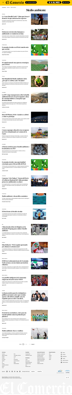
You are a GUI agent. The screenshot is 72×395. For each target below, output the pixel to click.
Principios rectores (40, 355)
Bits (2, 224)
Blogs (15, 362)
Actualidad (4, 92)
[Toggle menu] (3, 2)
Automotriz (4, 175)
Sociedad (3, 127)
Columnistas (4, 60)
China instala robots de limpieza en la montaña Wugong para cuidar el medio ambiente (14, 229)
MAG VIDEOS (4, 237)
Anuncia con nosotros (40, 358)
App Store (33, 371)
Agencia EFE (4, 270)
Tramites (3, 290)
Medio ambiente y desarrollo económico (15, 196)
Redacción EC (4, 39)
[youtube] (14, 371)
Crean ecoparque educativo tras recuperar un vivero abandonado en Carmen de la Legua (15, 132)
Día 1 (26, 365)
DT (2, 362)
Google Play (40, 371)
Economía (3, 359)
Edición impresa (16, 363)
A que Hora (4, 112)
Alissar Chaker (4, 71)
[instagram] (12, 371)
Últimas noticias (4, 355)
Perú (3, 29)
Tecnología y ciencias (17, 355)
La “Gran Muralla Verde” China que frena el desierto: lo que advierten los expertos (15, 17)
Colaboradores (4, 44)
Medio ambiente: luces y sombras (12, 331)
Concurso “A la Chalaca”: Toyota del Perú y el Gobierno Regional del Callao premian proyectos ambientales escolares (15, 180)
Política (3, 358)
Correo (50, 356)
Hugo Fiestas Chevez (5, 54)
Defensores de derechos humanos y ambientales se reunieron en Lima (13, 33)
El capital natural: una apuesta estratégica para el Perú (15, 63)
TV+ (14, 358)
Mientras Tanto (28, 366)
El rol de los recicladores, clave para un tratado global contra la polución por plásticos (14, 314)
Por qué (3, 76)
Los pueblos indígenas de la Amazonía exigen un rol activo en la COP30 (14, 278)
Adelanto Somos (28, 363)
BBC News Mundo (5, 154)
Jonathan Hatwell (5, 170)
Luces (15, 356)
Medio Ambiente (4, 258)
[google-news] (20, 371)
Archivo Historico (16, 360)
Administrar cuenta (29, 355)
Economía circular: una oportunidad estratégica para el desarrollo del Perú (14, 163)
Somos (3, 363)
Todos (27, 359)
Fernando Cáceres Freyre (6, 201)
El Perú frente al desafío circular (12, 211)
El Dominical (16, 359)
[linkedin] (17, 371)
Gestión (50, 355)
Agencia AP (4, 23)
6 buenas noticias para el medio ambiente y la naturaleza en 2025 (15, 148)
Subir (67, 377)
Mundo (3, 366)
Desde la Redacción (29, 362)
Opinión (3, 360)
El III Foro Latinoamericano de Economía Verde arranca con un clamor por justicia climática (15, 263)
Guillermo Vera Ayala (5, 107)
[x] (9, 371)
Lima (3, 367)
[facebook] (7, 371)
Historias (3, 14)
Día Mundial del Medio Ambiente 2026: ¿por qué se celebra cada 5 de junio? (14, 80)
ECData (3, 356)
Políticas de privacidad (41, 359)
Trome (50, 358)
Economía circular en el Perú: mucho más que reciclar (15, 48)
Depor (50, 359)
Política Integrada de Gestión (40, 361)
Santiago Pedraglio (5, 337)
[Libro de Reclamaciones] (67, 371)
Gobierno (3, 242)
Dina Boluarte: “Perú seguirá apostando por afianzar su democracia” (15, 246)
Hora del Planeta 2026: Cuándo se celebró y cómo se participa (15, 115)
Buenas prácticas (40, 356)
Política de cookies (40, 363)
